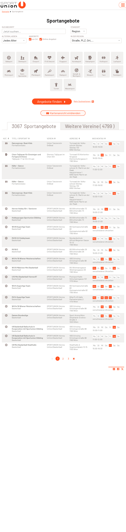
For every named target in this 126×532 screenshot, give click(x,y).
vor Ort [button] (35, 39)
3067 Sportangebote (34, 126)
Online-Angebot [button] (49, 39)
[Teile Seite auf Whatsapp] (114, 369)
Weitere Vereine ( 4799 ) (89, 126)
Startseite (5, 11)
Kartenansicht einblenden (65, 113)
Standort (75, 27)
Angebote (34, 36)
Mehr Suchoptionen (82, 101)
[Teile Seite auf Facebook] (118, 369)
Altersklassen (9, 36)
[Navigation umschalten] (123, 5)
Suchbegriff (8, 27)
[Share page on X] (122, 369)
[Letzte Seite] (74, 359)
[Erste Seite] (52, 359)
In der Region (77, 36)
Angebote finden (50, 101)
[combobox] (14, 40)
